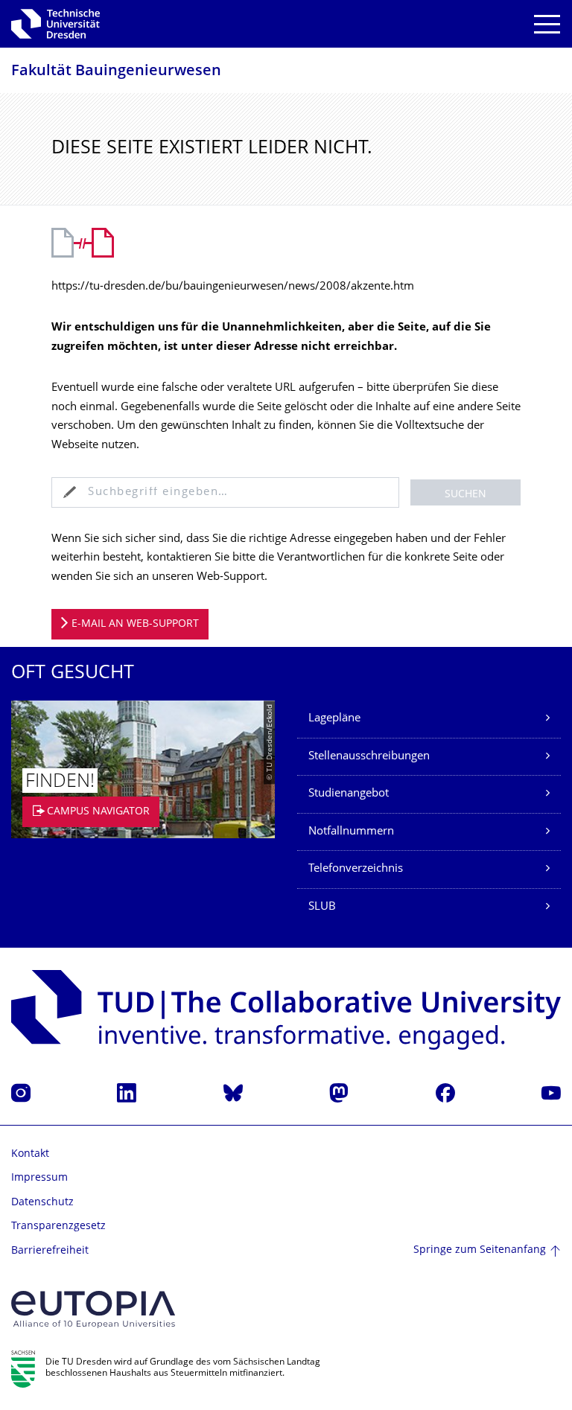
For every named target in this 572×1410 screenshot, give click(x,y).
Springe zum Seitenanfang (479, 1250)
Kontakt (30, 1154)
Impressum (39, 1178)
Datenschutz (42, 1203)
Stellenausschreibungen (369, 756)
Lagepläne (334, 718)
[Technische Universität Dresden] (55, 23)
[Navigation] (547, 24)
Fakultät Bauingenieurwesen (116, 72)
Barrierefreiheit (50, 1251)
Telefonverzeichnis (355, 869)
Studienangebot (348, 794)
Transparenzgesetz (58, 1226)
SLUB (322, 907)
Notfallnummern (351, 832)
